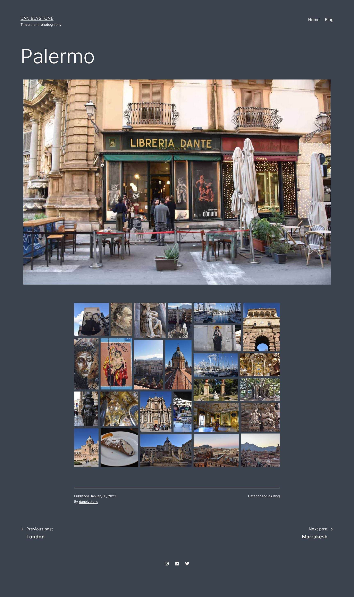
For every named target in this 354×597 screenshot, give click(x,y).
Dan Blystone (36, 18)
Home (314, 19)
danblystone (88, 501)
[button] (91, 319)
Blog (329, 19)
